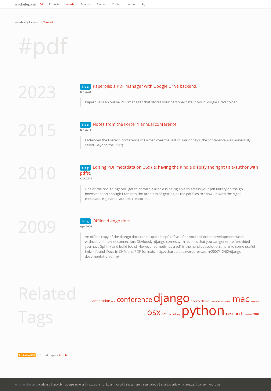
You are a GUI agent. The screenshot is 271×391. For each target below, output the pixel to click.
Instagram (93, 384)
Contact (117, 4)
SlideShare (133, 384)
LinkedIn (108, 384)
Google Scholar (74, 384)
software (248, 314)
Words (70, 4)
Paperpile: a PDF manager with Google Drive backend (144, 86)
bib (67, 355)
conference (134, 299)
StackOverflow (170, 384)
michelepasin (29, 4)
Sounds (86, 4)
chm (113, 301)
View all (48, 22)
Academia (43, 384)
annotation (101, 300)
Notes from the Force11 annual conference (135, 124)
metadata (254, 301)
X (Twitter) (189, 384)
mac (240, 299)
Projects (54, 4)
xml (256, 314)
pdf (164, 314)
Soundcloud (150, 384)
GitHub (57, 384)
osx (154, 312)
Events (101, 4)
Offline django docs (111, 221)
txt (60, 355)
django (171, 297)
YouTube (214, 384)
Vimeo (202, 384)
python (203, 310)
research (234, 313)
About (132, 4)
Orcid (119, 384)
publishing (174, 314)
